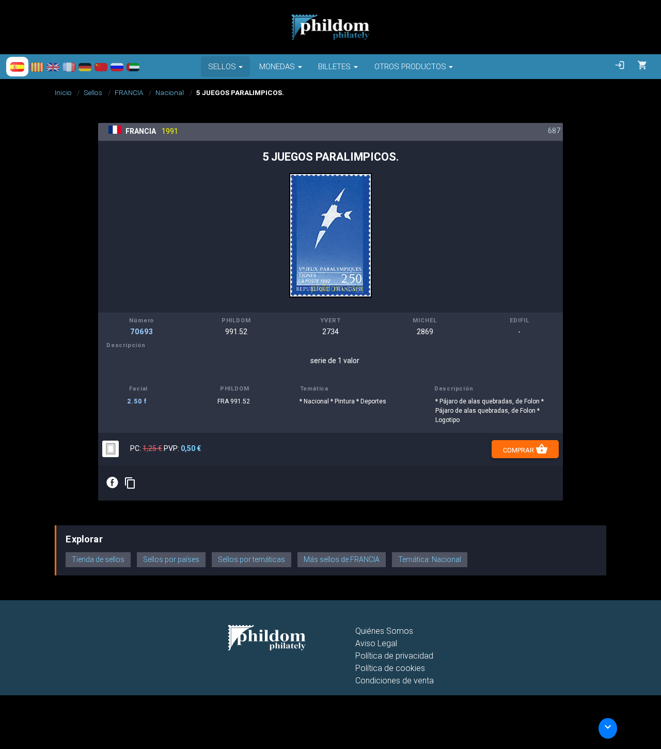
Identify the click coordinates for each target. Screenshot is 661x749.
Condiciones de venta (394, 680)
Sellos (93, 92)
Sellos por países (171, 559)
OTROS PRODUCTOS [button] (410, 66)
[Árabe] (132, 66)
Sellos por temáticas (251, 559)
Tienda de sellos (98, 559)
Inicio (63, 92)
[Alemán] (84, 66)
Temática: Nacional (429, 559)
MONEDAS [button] (277, 66)
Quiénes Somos (384, 631)
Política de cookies (390, 668)
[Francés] (68, 66)
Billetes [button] (334, 66)
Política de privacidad (394, 656)
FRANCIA (129, 92)
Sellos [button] (222, 66)
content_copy (130, 483)
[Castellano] (17, 66)
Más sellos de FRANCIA (342, 559)
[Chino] (100, 66)
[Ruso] (116, 66)
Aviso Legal (376, 643)
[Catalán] (36, 66)
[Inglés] (52, 66)
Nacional (169, 92)
